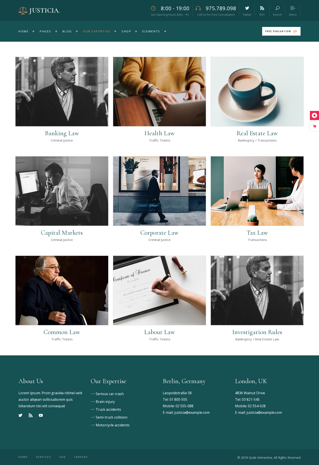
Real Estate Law (267, 339)
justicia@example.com (192, 412)
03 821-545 (251, 399)
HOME (23, 456)
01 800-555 (178, 399)
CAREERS (81, 456)
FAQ (62, 456)
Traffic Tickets (159, 140)
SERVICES (43, 456)
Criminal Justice (62, 140)
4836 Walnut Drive (250, 393)
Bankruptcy (246, 140)
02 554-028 (257, 406)
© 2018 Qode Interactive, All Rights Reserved (269, 457)
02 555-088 (184, 406)
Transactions (267, 140)
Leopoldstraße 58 (177, 393)
